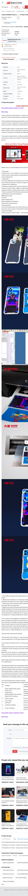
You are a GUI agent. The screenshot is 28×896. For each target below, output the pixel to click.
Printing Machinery (20, 11)
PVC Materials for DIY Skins (8, 848)
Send (15, 751)
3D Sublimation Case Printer (8, 845)
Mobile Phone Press (7, 877)
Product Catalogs (23, 839)
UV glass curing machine (22, 845)
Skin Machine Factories (8, 874)
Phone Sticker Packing (21, 877)
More (3, 884)
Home (3, 11)
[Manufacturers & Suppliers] (14, 2)
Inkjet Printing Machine (8, 862)
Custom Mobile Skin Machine (8, 842)
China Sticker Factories (8, 870)
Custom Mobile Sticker (22, 874)
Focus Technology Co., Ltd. (19, 889)
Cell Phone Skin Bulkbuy (8, 881)
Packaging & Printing (10, 11)
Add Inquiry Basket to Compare (10, 54)
